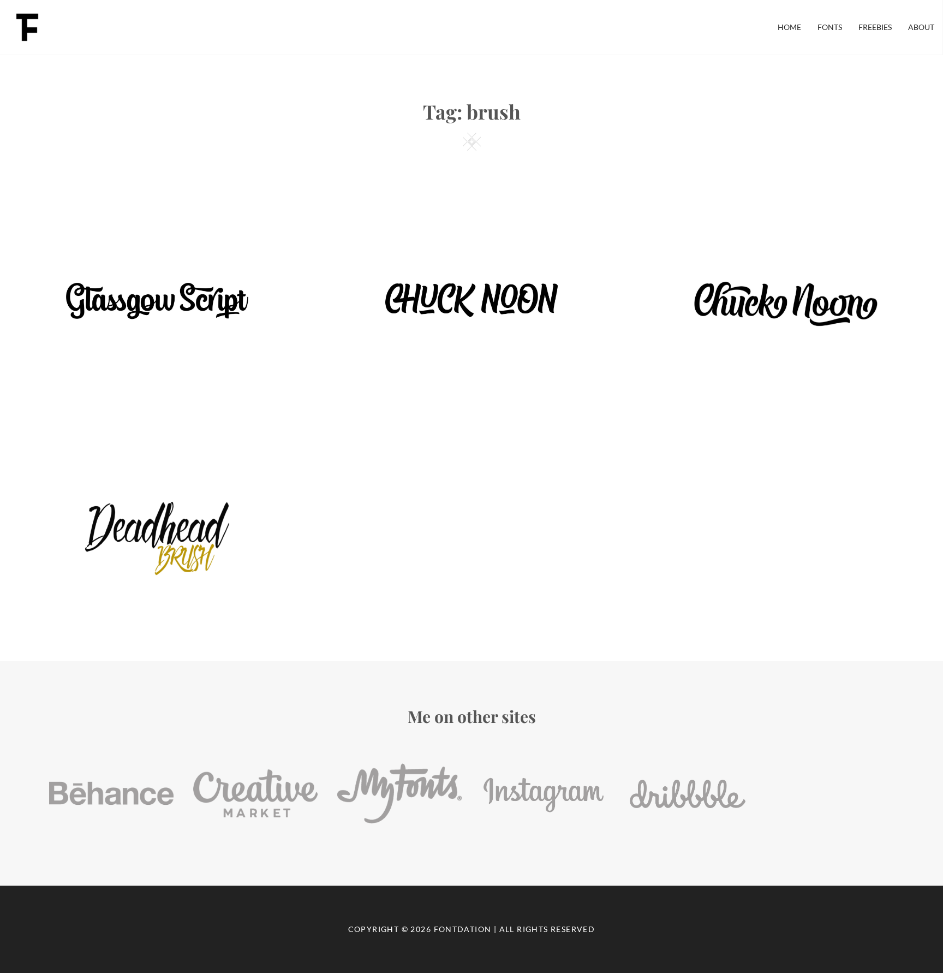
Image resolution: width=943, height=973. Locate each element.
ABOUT (921, 27)
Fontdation (463, 929)
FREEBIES (875, 27)
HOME (789, 27)
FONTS (829, 27)
